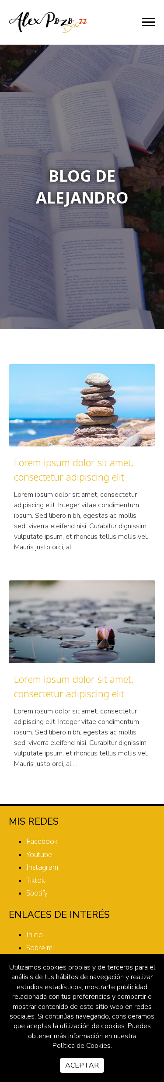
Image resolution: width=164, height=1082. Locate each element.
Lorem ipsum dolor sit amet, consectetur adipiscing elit (73, 469)
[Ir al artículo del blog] (82, 405)
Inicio (34, 934)
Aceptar (82, 1065)
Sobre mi (40, 947)
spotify (37, 893)
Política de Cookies (81, 1045)
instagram (42, 867)
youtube (39, 854)
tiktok (35, 880)
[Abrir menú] (148, 22)
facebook (42, 841)
